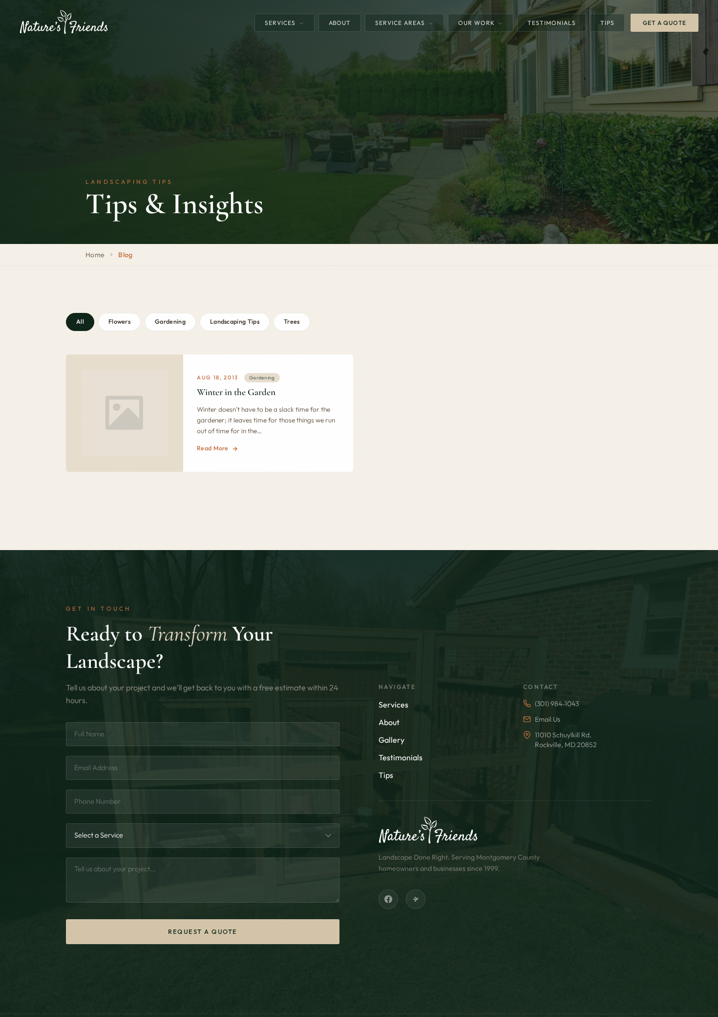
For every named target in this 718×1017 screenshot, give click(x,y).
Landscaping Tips (234, 321)
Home (95, 254)
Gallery (391, 740)
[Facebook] (388, 899)
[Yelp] (415, 899)
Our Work (477, 22)
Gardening (170, 321)
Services (281, 22)
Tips (607, 22)
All (80, 321)
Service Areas (400, 22)
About (340, 22)
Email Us (547, 719)
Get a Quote (664, 22)
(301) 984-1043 (557, 703)
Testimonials (552, 22)
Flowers (119, 321)
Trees (292, 321)
